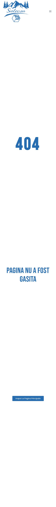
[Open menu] (50, 11)
